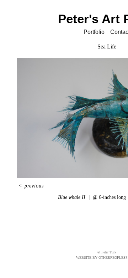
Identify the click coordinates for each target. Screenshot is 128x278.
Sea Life (106, 46)
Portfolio (94, 32)
